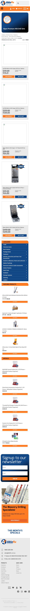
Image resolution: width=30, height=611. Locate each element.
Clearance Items (7, 247)
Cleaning (5, 277)
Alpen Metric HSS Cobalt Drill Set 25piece (13, 227)
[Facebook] (18, 592)
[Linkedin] (29, 592)
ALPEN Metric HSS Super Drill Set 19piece (13, 68)
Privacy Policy (20, 602)
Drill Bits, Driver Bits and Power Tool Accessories (12, 257)
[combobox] (22, 3)
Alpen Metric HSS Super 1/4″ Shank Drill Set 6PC (14, 148)
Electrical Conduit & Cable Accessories (13, 265)
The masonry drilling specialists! (14, 508)
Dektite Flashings (7, 263)
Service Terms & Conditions (9, 602)
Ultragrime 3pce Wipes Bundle (10, 441)
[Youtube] (25, 592)
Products (9, 35)
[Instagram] (22, 592)
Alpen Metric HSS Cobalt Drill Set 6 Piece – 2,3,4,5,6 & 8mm (14, 188)
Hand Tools (6, 270)
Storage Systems (7, 275)
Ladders (5, 280)
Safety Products (7, 268)
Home (3, 35)
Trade (4, 244)
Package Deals (7, 251)
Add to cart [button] (21, 76)
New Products (6, 249)
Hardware (5, 272)
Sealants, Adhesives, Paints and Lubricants (14, 260)
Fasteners (5, 254)
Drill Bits (14, 38)
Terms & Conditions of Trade (9, 601)
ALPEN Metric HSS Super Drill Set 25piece (13, 108)
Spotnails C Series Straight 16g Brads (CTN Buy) (14, 313)
